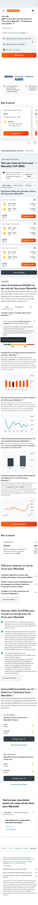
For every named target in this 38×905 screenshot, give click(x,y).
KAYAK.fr (4, 848)
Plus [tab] (31, 307)
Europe (26, 848)
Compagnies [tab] (19, 307)
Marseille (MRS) (11, 829)
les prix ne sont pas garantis (17, 863)
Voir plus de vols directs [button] (19, 745)
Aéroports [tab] (7, 812)
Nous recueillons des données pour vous (17, 873)
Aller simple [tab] (18, 185)
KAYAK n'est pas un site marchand (15, 869)
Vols (10, 848)
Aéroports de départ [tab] (21, 812)
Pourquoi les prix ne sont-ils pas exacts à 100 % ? (17, 876)
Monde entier (18, 848)
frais (28, 859)
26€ (3, 19)
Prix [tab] (7, 307)
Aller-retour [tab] (7, 185)
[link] (19, 524)
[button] (3, 10)
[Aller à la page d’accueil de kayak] (13, 10)
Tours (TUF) (9, 827)
